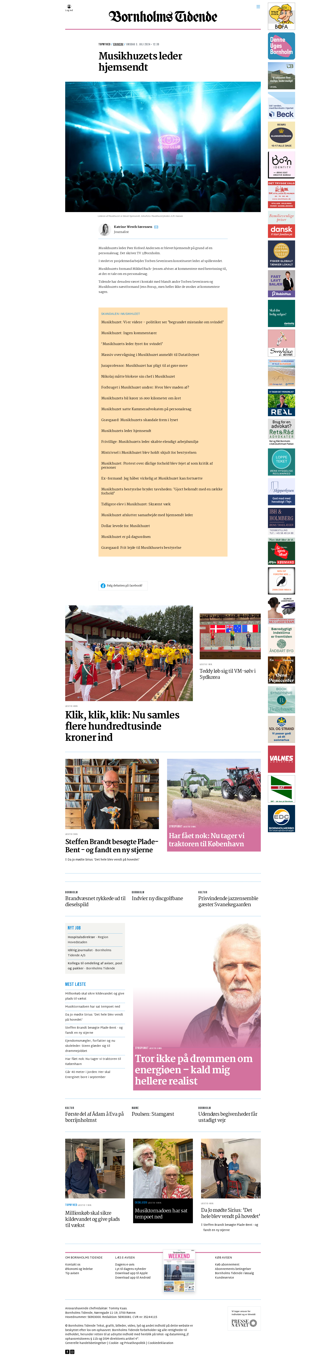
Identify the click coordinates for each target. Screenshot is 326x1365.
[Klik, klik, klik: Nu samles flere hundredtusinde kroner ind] (129, 653)
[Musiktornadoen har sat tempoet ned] (163, 1168)
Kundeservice (224, 1277)
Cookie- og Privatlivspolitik (127, 1343)
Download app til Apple (131, 1273)
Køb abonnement (227, 1264)
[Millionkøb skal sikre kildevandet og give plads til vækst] (95, 1168)
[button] (258, 6)
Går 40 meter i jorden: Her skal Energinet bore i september (87, 1074)
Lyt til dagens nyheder (130, 1269)
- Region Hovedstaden (88, 940)
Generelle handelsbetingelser (85, 1343)
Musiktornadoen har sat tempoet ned (92, 1007)
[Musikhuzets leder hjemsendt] (163, 146)
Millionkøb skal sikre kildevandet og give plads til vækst (94, 996)
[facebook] (67, 1351)
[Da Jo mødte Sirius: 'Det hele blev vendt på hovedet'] (231, 1168)
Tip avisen (72, 1273)
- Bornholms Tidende (95, 966)
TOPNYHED (104, 44)
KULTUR (202, 892)
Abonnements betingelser (233, 1269)
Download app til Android (133, 1277)
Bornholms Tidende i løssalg (234, 1273)
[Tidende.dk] (163, 16)
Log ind (69, 10)
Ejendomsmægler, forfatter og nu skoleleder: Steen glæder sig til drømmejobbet (90, 1046)
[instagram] (72, 1351)
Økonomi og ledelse (79, 1269)
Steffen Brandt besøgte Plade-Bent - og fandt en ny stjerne (94, 1030)
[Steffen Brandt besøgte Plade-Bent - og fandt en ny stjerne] (112, 794)
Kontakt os (72, 1264)
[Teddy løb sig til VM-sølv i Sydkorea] (230, 636)
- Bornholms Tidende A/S (89, 953)
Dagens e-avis (124, 1264)
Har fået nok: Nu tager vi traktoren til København (93, 1061)
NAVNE (135, 1108)
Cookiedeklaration (160, 1343)
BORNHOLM (71, 892)
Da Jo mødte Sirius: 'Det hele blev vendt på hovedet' (103, 859)
